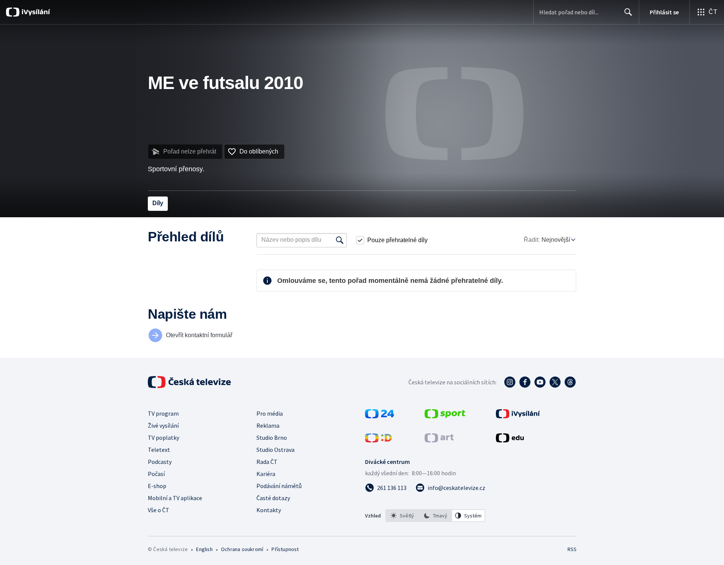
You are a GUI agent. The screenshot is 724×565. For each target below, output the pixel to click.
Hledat (628, 12)
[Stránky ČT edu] (510, 440)
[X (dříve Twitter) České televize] (555, 382)
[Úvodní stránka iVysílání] (35, 12)
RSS (572, 549)
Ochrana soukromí (242, 549)
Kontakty (268, 510)
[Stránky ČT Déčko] (378, 440)
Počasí (156, 473)
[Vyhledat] (339, 240)
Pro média (269, 413)
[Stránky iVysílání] (518, 416)
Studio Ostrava (275, 449)
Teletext (159, 449)
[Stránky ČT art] (439, 440)
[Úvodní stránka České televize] (190, 382)
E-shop (157, 486)
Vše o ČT (158, 510)
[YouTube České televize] (540, 382)
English (204, 549)
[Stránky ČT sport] (445, 416)
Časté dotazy (273, 498)
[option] (402, 515)
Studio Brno (271, 437)
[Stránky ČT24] (379, 416)
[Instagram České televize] (510, 382)
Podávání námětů (279, 486)
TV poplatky (163, 437)
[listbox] (435, 515)
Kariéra (265, 473)
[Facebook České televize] (525, 382)
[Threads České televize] (570, 382)
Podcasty (160, 461)
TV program (163, 413)
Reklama (267, 425)
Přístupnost (285, 549)
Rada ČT (267, 461)
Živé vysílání (163, 425)
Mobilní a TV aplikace (175, 498)
